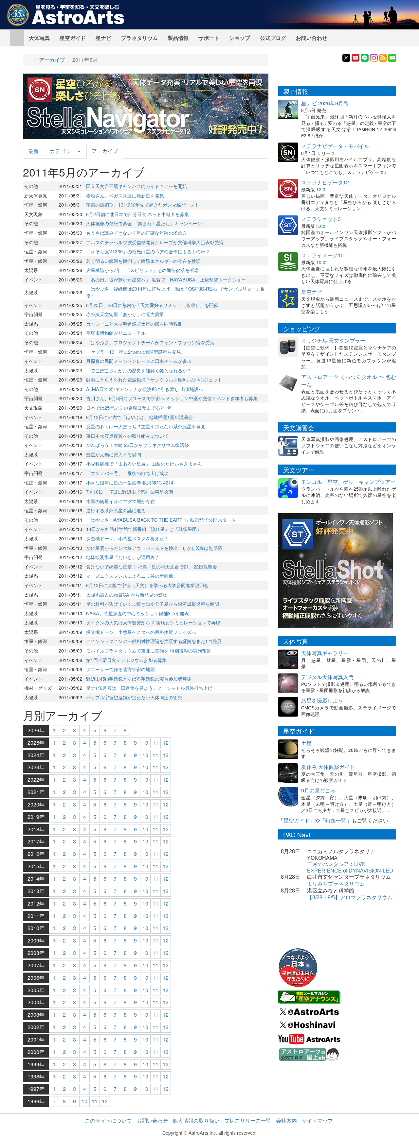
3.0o (320, 226)
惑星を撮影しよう (322, 700)
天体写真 (39, 38)
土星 (306, 743)
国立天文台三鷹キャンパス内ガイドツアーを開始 (136, 185)
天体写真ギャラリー (324, 653)
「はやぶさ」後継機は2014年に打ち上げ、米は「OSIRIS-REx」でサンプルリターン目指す (175, 292)
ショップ (239, 38)
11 (155, 742)
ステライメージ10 (322, 255)
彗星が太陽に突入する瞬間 (113, 454)
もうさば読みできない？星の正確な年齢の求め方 (136, 232)
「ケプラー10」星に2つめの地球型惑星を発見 (133, 351)
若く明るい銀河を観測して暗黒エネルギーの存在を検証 (143, 260)
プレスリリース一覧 (247, 1120)
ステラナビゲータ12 (325, 182)
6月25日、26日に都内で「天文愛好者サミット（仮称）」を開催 (152, 304)
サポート (208, 38)
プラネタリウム (139, 38)
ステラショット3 (321, 219)
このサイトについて (108, 1120)
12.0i (321, 189)
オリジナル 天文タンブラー (333, 340)
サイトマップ (317, 1120)
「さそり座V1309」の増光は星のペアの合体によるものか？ (148, 251)
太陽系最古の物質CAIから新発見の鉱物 (126, 594)
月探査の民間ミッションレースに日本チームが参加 (138, 360)
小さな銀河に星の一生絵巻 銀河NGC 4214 (129, 482)
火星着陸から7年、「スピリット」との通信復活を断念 (142, 269)
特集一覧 (335, 820)
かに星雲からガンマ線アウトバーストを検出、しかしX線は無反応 (154, 547)
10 (145, 742)
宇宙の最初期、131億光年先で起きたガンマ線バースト (142, 204)
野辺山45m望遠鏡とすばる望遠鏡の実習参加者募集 (138, 678)
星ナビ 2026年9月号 (325, 103)
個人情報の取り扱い (196, 1120)
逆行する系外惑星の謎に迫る (116, 510)
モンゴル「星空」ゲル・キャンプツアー (348, 481)
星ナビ (103, 38)
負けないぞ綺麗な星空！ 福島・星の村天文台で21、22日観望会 (151, 566)
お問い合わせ (311, 38)
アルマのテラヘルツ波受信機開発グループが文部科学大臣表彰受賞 (155, 242)
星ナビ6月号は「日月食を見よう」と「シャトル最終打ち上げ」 (151, 687)
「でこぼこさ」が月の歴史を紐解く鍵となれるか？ (138, 370)
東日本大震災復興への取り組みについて (127, 435)
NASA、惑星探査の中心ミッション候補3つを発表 (137, 613)
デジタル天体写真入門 (327, 677)
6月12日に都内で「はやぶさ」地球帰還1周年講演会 (139, 417)
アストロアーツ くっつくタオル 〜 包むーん (348, 380)
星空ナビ (311, 292)
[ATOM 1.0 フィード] (383, 57)
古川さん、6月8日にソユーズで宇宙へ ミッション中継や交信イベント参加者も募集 (172, 398)
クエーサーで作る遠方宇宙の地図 (120, 669)
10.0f (321, 262)
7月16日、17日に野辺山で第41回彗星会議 (129, 491)
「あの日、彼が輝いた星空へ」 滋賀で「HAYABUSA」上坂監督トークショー (166, 279)
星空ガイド (73, 38)
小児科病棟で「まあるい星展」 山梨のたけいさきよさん (144, 463)
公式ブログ (273, 38)
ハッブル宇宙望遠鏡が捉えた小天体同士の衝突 (134, 697)
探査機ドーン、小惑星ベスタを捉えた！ (127, 538)
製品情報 (178, 38)
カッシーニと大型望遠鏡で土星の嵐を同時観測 (134, 323)
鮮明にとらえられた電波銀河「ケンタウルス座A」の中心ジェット (154, 379)
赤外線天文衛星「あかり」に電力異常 (125, 314)
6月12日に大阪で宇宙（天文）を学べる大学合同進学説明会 (147, 585)
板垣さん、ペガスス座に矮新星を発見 (125, 195)
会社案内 (286, 1120)
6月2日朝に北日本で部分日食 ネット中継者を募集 (137, 214)
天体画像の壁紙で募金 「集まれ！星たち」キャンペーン (144, 223)
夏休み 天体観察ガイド (328, 767)
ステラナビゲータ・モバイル (335, 146)
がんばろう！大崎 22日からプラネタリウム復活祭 (137, 444)
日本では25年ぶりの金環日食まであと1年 (129, 407)
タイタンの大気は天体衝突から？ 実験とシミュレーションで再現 (153, 622)
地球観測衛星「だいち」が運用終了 (122, 556)
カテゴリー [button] (63, 151)
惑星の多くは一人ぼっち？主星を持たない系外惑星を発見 (145, 426)
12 (166, 742)
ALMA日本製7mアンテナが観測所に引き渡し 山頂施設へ (144, 388)
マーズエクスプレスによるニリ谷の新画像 (129, 575)
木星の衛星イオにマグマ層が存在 (120, 501)
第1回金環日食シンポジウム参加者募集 (126, 659)
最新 (33, 151)
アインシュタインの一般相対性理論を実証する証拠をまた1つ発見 (154, 640)
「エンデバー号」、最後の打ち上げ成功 (127, 472)
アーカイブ (52, 59)
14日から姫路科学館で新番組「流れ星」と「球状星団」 (143, 528)
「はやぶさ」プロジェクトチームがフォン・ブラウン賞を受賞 (150, 342)
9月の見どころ (318, 790)
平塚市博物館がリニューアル (116, 332)
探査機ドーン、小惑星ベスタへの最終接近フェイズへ (141, 631)
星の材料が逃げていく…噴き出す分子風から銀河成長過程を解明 (152, 603)
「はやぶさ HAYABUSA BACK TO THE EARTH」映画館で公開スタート (161, 519)
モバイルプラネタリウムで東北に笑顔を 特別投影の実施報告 (148, 650)
